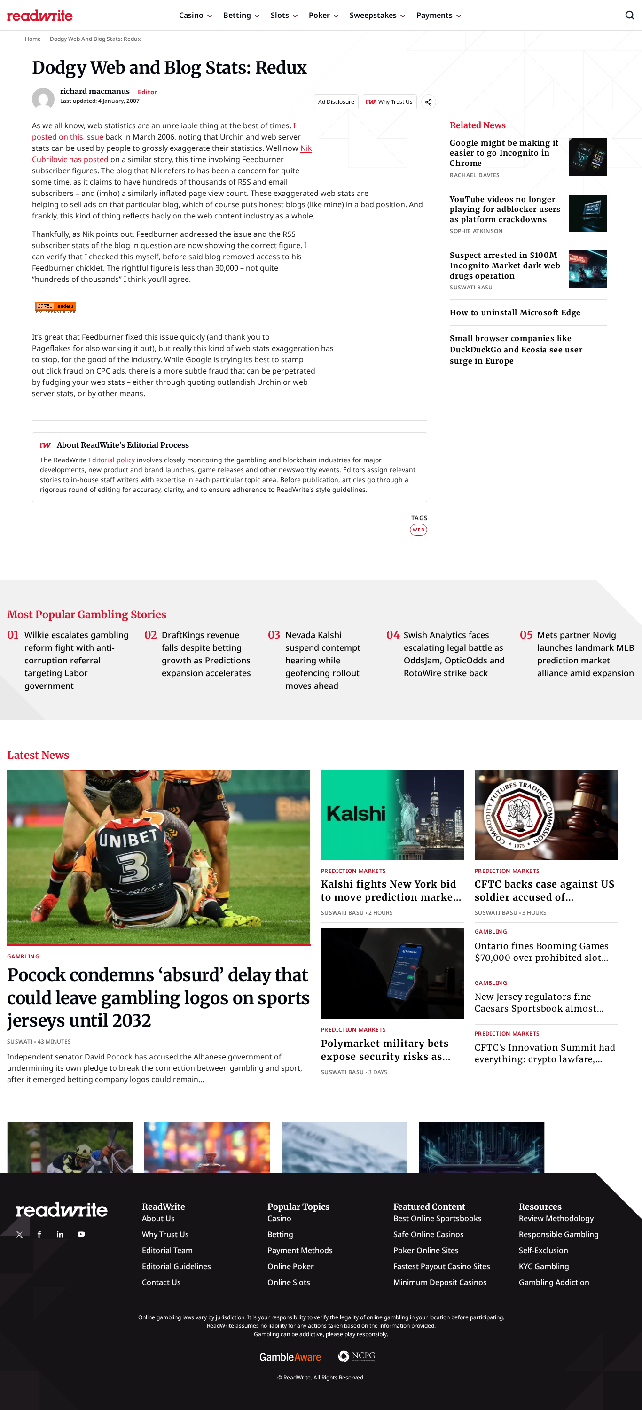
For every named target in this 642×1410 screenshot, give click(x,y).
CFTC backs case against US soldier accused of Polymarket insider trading (545, 897)
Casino (191, 15)
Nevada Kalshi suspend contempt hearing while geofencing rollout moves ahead (322, 660)
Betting (237, 15)
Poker (319, 15)
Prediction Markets (353, 871)
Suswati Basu (342, 913)
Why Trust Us (165, 1234)
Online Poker (290, 1266)
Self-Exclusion (543, 1250)
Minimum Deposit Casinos (440, 1282)
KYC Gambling (544, 1266)
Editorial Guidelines (176, 1266)
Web (418, 529)
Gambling (23, 956)
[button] (630, 15)
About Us (158, 1218)
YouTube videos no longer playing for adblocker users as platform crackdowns (505, 209)
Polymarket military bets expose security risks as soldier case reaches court (386, 1056)
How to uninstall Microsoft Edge (515, 312)
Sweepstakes (373, 15)
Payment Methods (300, 1250)
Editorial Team (167, 1250)
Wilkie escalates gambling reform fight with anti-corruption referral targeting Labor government (76, 660)
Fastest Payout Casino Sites (441, 1266)
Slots (280, 15)
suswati (20, 1041)
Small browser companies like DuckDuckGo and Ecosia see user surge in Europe (516, 350)
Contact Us (161, 1282)
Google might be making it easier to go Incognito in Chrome (504, 153)
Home (33, 39)
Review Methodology (556, 1218)
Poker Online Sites (426, 1250)
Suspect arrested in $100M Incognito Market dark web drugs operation (505, 265)
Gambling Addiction (554, 1282)
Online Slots (288, 1282)
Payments (434, 15)
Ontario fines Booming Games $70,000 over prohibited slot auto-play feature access (542, 958)
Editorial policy (111, 459)
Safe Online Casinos (428, 1234)
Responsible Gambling (559, 1234)
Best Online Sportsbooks (437, 1218)
